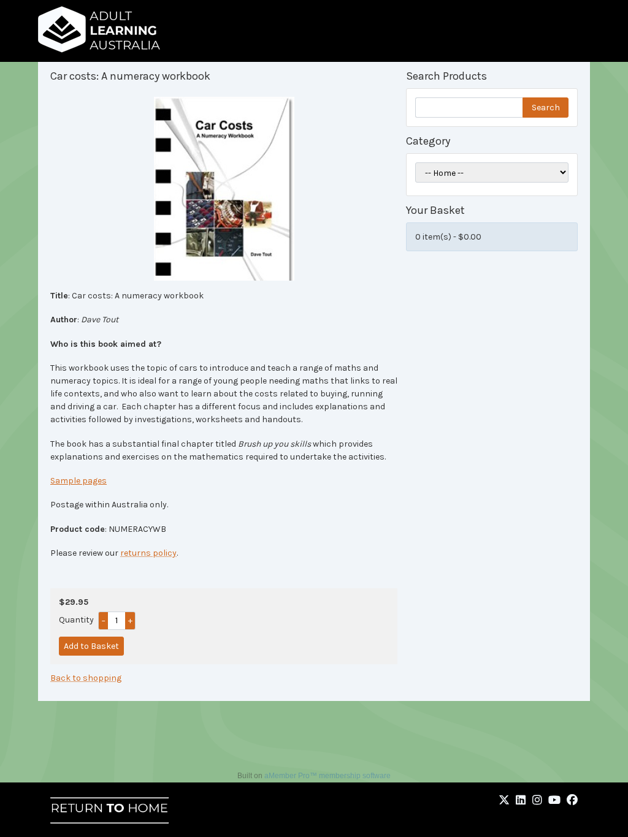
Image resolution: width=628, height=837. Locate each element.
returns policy (148, 553)
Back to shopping (85, 678)
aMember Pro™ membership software (327, 775)
